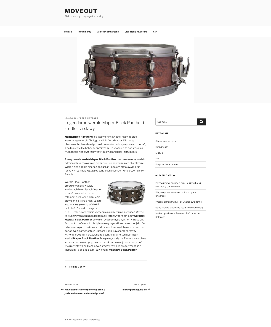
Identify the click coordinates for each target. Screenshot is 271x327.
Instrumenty (84, 31)
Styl (155, 31)
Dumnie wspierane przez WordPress (82, 319)
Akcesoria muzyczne (108, 31)
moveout (92, 118)
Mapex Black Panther (78, 136)
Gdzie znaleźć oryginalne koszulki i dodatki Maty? (179, 207)
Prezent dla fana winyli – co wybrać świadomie (178, 201)
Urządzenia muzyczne (136, 31)
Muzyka (68, 31)
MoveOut (81, 11)
